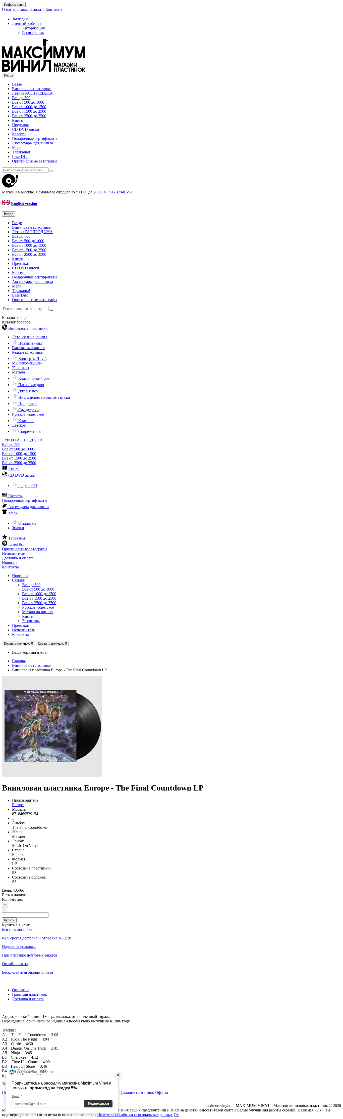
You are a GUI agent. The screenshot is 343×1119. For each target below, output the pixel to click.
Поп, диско (27, 403)
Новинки (20, 575)
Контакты (53, 9)
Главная (19, 661)
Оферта (161, 1092)
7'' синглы (20, 367)
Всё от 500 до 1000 (28, 102)
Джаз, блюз (27, 391)
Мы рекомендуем (27, 363)
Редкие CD (27, 485)
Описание (20, 990)
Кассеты (19, 134)
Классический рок (33, 378)
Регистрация (33, 32)
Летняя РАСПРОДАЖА (32, 93)
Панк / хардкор (30, 385)
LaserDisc (20, 156)
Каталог (16, 322)
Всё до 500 (21, 98)
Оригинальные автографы (34, 161)
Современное (29, 431)
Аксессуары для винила (32, 143)
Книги (17, 120)
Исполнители (13, 553)
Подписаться (98, 1103)
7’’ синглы (31, 621)
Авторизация (33, 28)
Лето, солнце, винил (29, 337)
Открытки (26, 523)
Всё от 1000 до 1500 (29, 107)
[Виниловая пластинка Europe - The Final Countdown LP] (52, 775)
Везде (17, 84)
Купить (9, 920)
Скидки (18, 580)
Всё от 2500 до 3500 (29, 116)
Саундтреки (28, 410)
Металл (18, 372)
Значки (18, 528)
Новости (9, 562)
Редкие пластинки (27, 352)
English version (24, 203)
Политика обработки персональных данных (135, 1114)
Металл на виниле (37, 612)
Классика (25, 421)
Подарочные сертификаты (34, 138)
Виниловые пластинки (31, 89)
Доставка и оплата (28, 9)
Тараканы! (21, 152)
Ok (176, 1114)
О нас (7, 9)
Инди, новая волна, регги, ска (43, 397)
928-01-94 (117, 192)
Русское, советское (28, 414)
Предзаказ (20, 125)
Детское (19, 425)
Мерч (16, 147)
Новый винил (29, 343)
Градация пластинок (29, 994)
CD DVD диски (25, 129)
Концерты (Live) (31, 358)
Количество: (12, 899)
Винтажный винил (28, 348)
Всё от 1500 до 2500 (29, 111)
